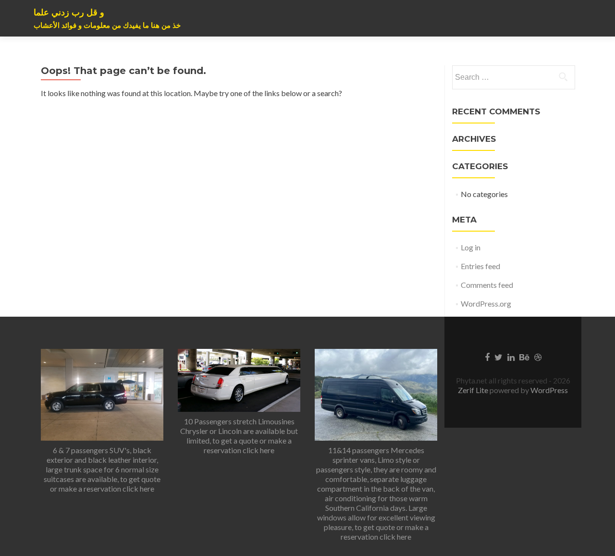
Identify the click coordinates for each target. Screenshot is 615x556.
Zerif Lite (474, 390)
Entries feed (480, 266)
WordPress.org (486, 303)
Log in (470, 247)
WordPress (548, 390)
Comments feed (487, 284)
